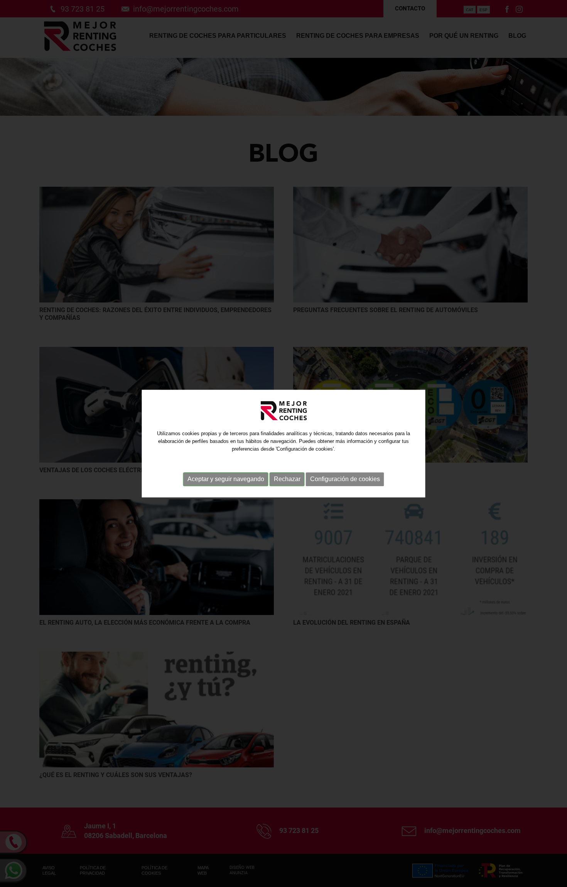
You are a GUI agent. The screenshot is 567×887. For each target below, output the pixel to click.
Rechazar (287, 479)
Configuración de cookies (345, 479)
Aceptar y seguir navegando (225, 479)
